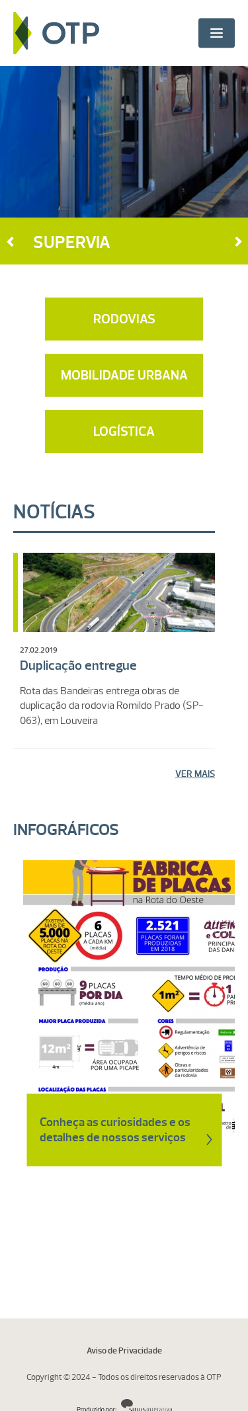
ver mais (195, 774)
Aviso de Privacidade (124, 1351)
